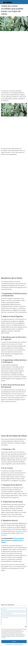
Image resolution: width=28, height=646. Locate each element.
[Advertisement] (14, 47)
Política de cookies (9, 644)
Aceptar (14, 641)
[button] (26, 626)
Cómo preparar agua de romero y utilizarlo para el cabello (12, 540)
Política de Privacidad (18, 644)
